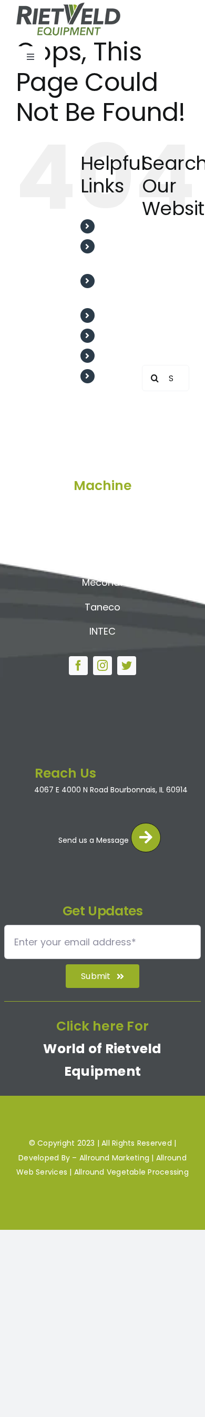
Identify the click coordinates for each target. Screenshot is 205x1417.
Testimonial (125, 315)
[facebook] (78, 665)
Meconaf (103, 582)
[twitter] (126, 665)
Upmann (102, 533)
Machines (120, 356)
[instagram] (102, 665)
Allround (103, 508)
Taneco (102, 607)
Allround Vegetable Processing (131, 1172)
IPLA (102, 557)
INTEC (102, 631)
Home (113, 226)
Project (115, 336)
